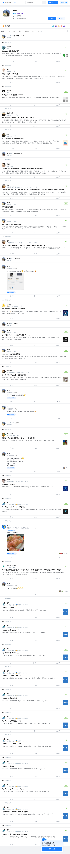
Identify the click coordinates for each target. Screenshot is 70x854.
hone (8, 36)
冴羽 (8, 502)
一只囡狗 (9, 370)
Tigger (9, 47)
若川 (8, 185)
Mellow (9, 90)
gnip (8, 69)
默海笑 (8, 480)
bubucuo (17, 258)
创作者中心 (52, 2)
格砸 (8, 134)
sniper (16, 323)
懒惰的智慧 (10, 113)
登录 (64, 2)
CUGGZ (9, 304)
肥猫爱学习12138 (19, 36)
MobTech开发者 (11, 565)
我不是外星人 (18, 153)
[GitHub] (66, 10)
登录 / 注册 (52, 849)
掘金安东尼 (10, 434)
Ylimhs (9, 526)
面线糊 (8, 164)
